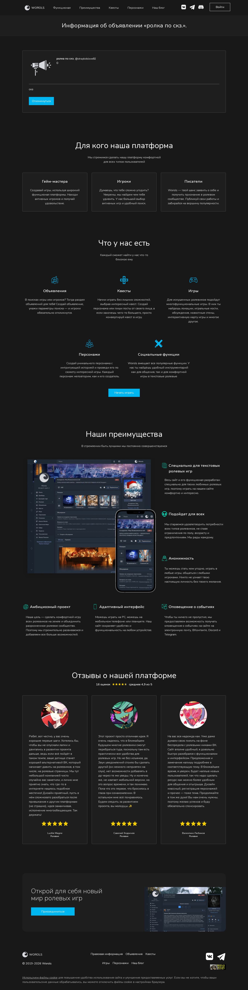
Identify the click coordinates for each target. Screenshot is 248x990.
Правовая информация (107, 954)
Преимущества (89, 8)
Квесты (114, 8)
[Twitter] (192, 7)
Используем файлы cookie (40, 978)
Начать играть (124, 393)
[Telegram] (221, 957)
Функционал (62, 8)
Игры (106, 963)
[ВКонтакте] (183, 7)
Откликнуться (41, 101)
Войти (220, 7)
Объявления (134, 954)
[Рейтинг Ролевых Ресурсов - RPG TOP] (218, 969)
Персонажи (135, 8)
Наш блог (158, 8)
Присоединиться (52, 912)
